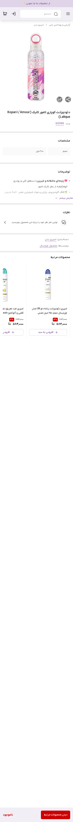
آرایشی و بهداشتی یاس (59, 25)
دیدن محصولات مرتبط (55, 814)
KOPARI (60, 123)
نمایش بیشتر (66, 198)
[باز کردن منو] (67, 14)
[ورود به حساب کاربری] (14, 13)
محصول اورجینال (48, 246)
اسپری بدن (39, 25)
